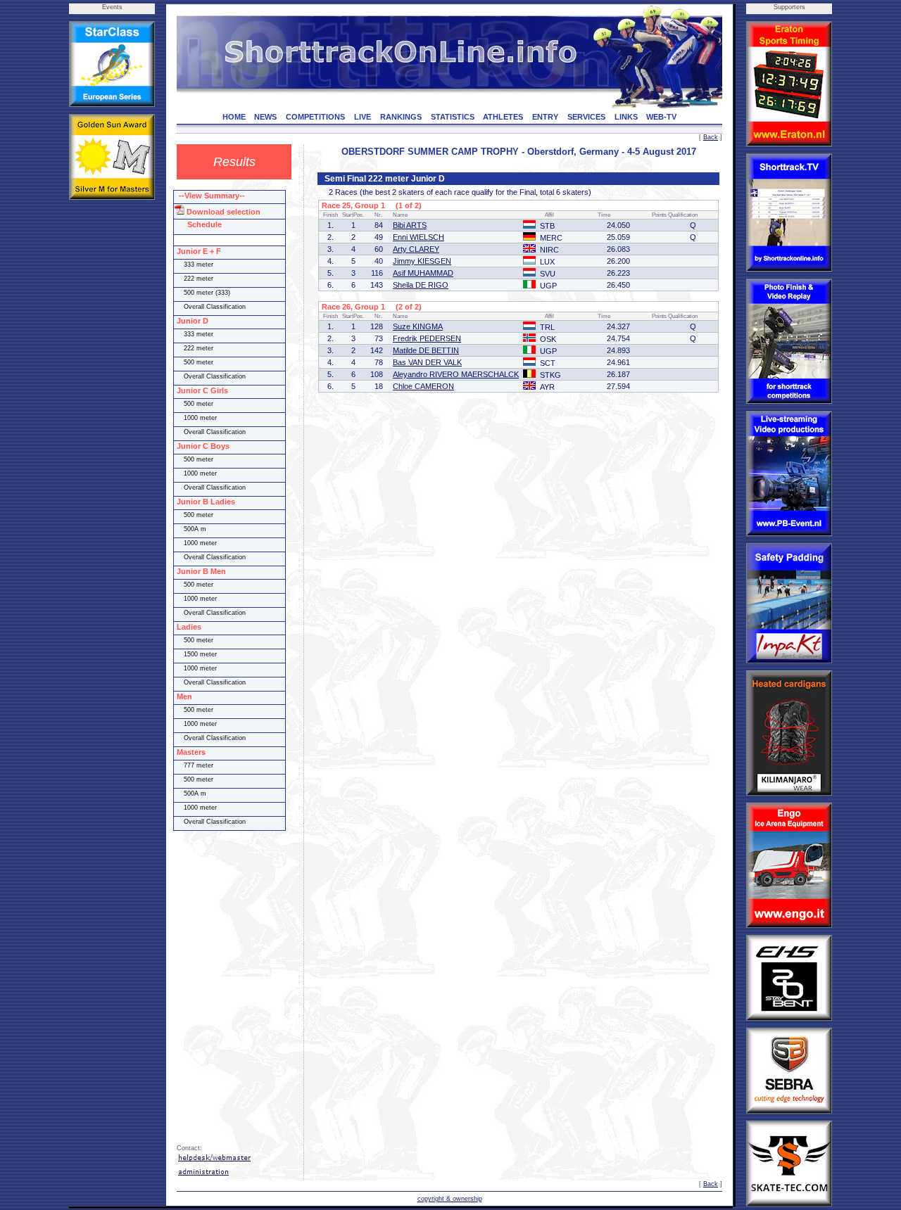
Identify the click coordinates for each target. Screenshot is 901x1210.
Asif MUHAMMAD (423, 273)
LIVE (362, 117)
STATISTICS (452, 117)
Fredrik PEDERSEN (427, 338)
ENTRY (545, 117)
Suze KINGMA (418, 326)
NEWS (265, 117)
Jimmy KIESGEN (422, 261)
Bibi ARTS (410, 225)
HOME (234, 117)
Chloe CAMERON (423, 386)
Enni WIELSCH (418, 237)
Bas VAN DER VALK (427, 362)
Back (710, 137)
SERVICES (586, 117)
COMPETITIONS (315, 117)
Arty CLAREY (416, 249)
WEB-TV (661, 117)
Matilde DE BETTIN (426, 350)
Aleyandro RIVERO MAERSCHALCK (456, 374)
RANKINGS (401, 117)
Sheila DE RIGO (420, 285)
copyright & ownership (449, 1198)
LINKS (626, 117)
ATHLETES (503, 117)
